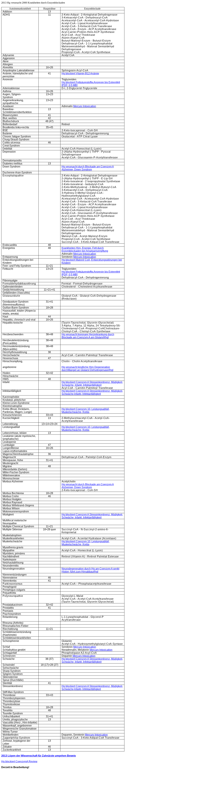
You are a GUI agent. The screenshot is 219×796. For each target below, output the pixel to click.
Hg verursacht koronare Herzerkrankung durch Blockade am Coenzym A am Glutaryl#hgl (88, 336)
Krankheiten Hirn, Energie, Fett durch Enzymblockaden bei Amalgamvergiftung (85, 249)
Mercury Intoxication (84, 106)
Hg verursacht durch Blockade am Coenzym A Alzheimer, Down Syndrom (88, 168)
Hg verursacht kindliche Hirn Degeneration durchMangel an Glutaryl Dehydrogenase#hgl (87, 368)
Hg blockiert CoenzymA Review (19, 761)
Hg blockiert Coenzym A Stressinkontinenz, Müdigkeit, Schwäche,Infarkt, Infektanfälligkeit (92, 392)
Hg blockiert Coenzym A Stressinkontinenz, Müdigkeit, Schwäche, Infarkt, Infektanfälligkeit (92, 383)
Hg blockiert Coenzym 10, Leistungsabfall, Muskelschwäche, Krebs (86, 410)
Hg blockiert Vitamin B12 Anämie (80, 73)
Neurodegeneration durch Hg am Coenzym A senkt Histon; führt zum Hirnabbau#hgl (90, 570)
